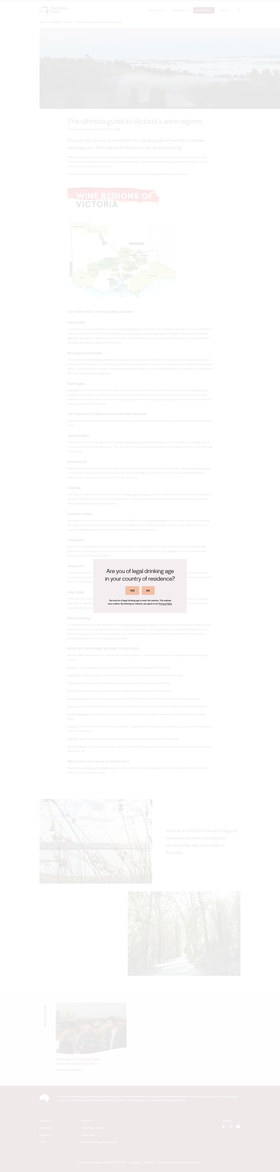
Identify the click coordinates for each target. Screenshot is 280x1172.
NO (148, 590)
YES (132, 590)
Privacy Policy (165, 603)
